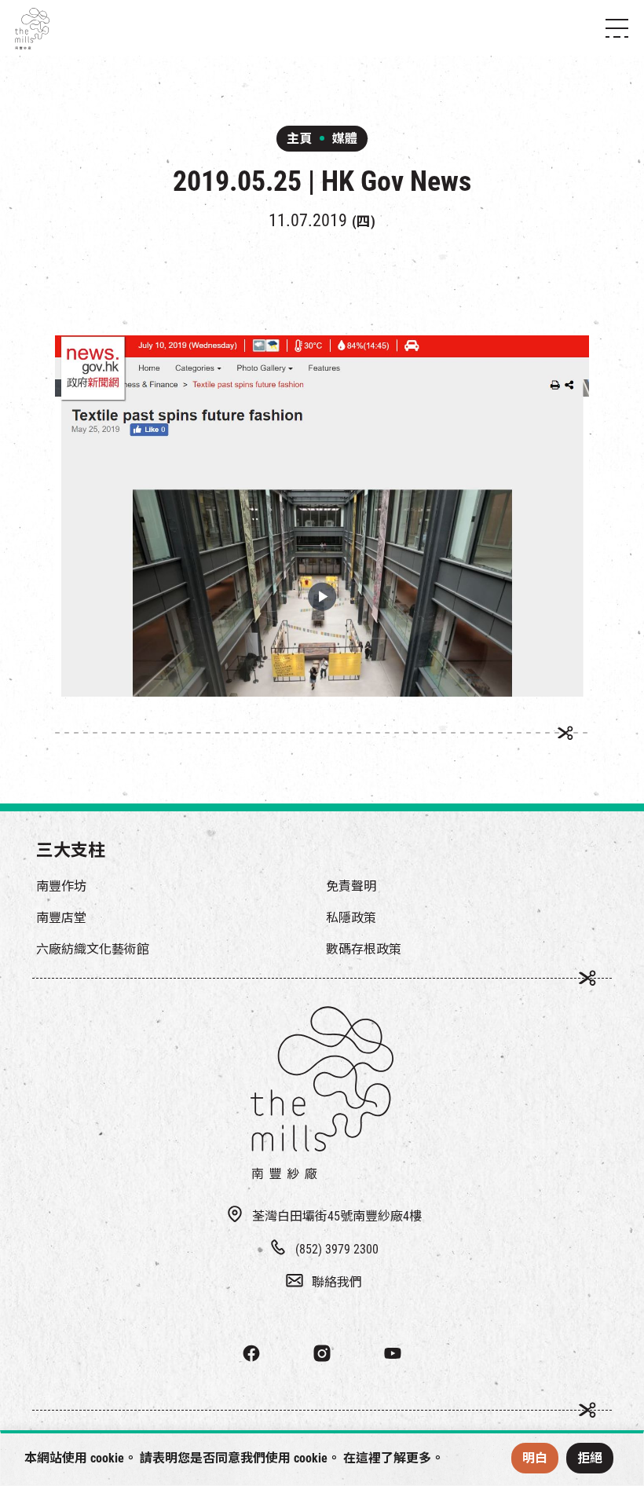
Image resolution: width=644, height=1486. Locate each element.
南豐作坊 (61, 886)
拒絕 (589, 1458)
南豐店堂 (61, 917)
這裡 (368, 1458)
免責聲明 (351, 886)
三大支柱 (70, 850)
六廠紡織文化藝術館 (92, 949)
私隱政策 (351, 917)
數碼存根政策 (363, 949)
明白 (534, 1458)
